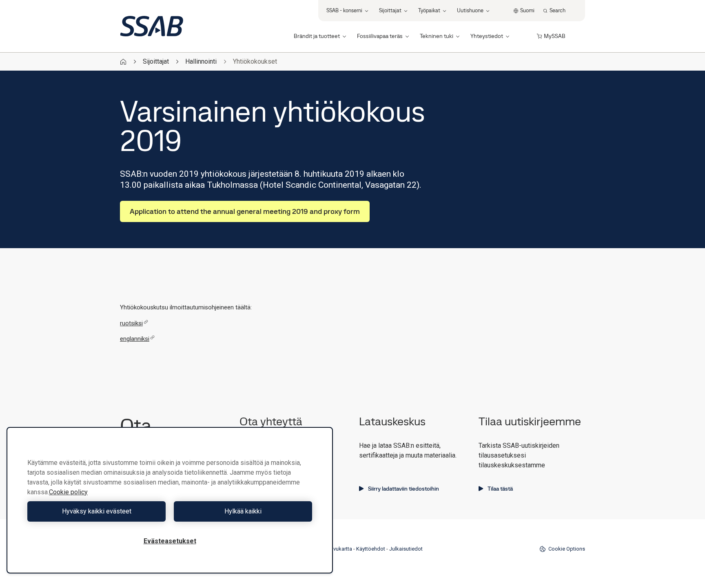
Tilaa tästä (500, 488)
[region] (170, 500)
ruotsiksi (131, 323)
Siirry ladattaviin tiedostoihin (403, 488)
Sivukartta (340, 549)
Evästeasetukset (170, 541)
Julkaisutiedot (406, 549)
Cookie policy (68, 492)
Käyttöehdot (370, 549)
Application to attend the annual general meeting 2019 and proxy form (245, 211)
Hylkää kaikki (243, 511)
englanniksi (134, 338)
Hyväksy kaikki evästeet (96, 511)
